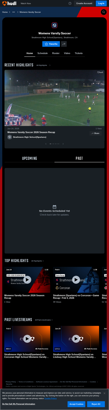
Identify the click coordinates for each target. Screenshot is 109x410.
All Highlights (41, 65)
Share (96, 133)
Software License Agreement (47, 382)
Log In (101, 3)
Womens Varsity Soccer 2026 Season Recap (31, 132)
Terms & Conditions (26, 382)
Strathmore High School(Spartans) (29, 137)
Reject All (96, 404)
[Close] (104, 393)
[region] (54, 399)
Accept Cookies (76, 404)
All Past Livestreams (43, 319)
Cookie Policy (50, 398)
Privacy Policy (11, 382)
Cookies (93, 382)
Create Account (84, 3)
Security (9, 384)
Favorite (53, 44)
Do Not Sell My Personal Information (73, 382)
